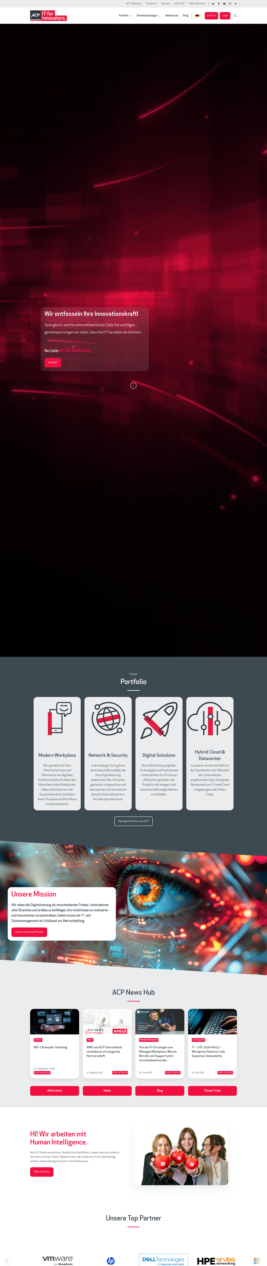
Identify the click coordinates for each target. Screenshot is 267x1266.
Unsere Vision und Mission (29, 932)
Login (225, 15)
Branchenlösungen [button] (147, 15)
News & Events (197, 3)
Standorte (151, 3)
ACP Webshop (133, 3)
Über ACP (179, 3)
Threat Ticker (212, 1090)
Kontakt (211, 15)
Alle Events (54, 1090)
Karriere (165, 3)
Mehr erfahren (42, 1172)
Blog (186, 15)
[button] (235, 15)
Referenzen (171, 15)
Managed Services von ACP (133, 821)
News (107, 1090)
